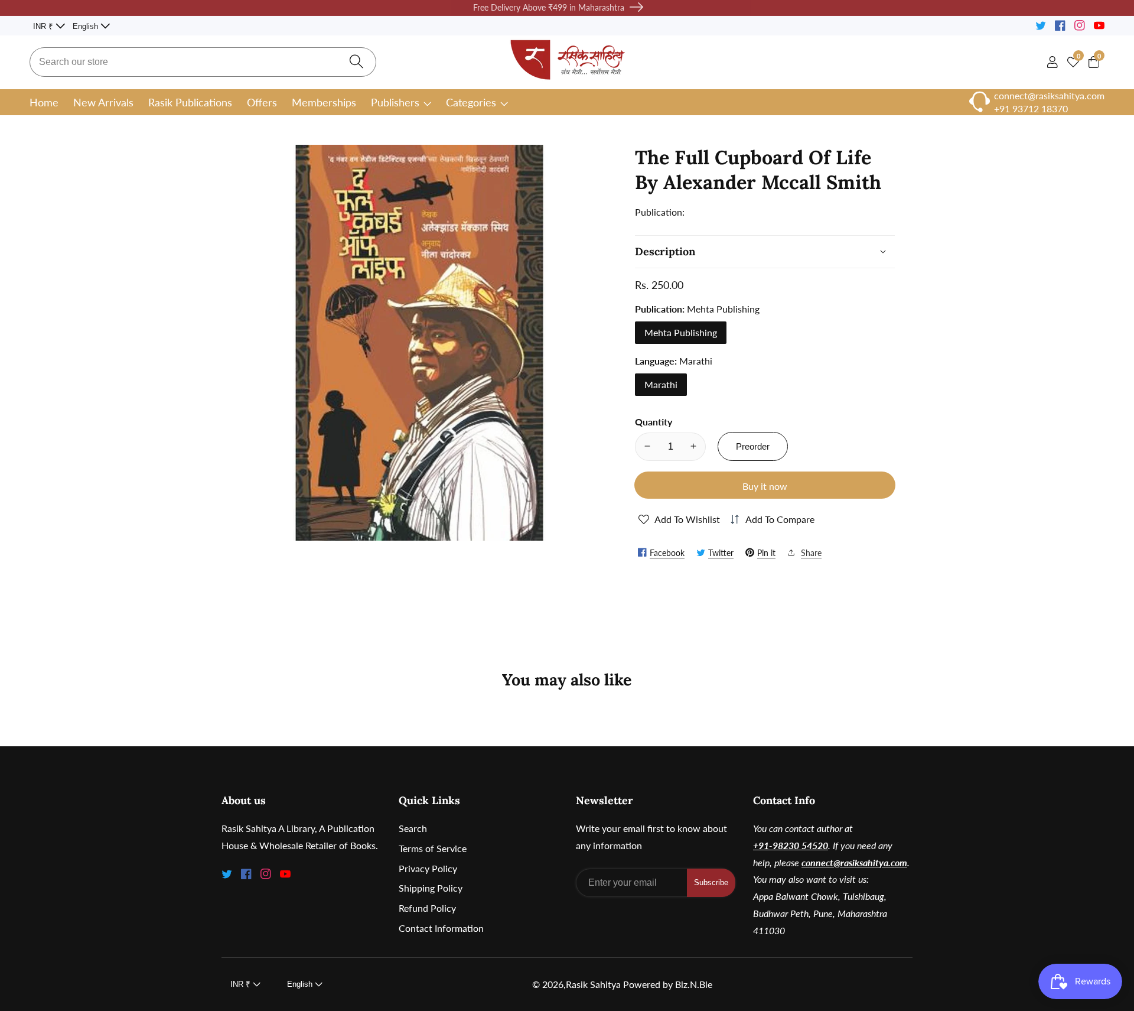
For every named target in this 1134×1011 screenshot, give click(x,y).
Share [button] (811, 552)
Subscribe (711, 882)
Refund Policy (427, 908)
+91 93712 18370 (1031, 108)
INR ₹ (44, 26)
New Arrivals (103, 102)
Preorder (753, 446)
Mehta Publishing (680, 331)
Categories (471, 102)
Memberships (324, 102)
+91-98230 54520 (790, 845)
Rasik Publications (190, 102)
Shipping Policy (430, 887)
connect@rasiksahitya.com (854, 862)
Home (44, 102)
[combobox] (203, 62)
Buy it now (764, 486)
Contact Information (441, 928)
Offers (262, 102)
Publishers (395, 102)
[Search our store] (356, 62)
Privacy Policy (428, 868)
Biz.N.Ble (693, 984)
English (86, 26)
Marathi (660, 383)
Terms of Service (433, 848)
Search (413, 828)
